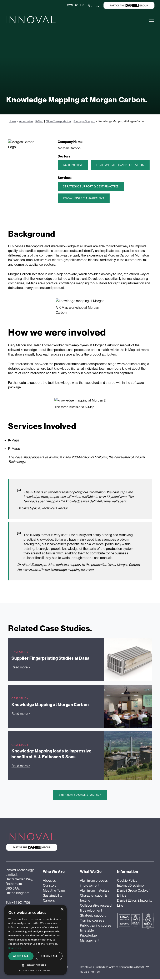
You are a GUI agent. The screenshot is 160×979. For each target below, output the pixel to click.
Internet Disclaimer (131, 885)
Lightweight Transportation (120, 165)
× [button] (62, 909)
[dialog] (35, 940)
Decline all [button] (49, 956)
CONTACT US (75, 5)
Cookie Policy (127, 880)
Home (12, 121)
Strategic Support (84, 121)
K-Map (39, 121)
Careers (49, 900)
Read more (15, 948)
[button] (35, 965)
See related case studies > (80, 795)
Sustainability (52, 895)
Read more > (20, 667)
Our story (50, 885)
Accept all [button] (21, 956)
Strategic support (93, 915)
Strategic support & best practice (91, 186)
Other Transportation (58, 121)
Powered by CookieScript (35, 970)
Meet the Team (54, 890)
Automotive (26, 121)
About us (49, 880)
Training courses (92, 920)
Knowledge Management (83, 198)
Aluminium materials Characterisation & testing (94, 895)
